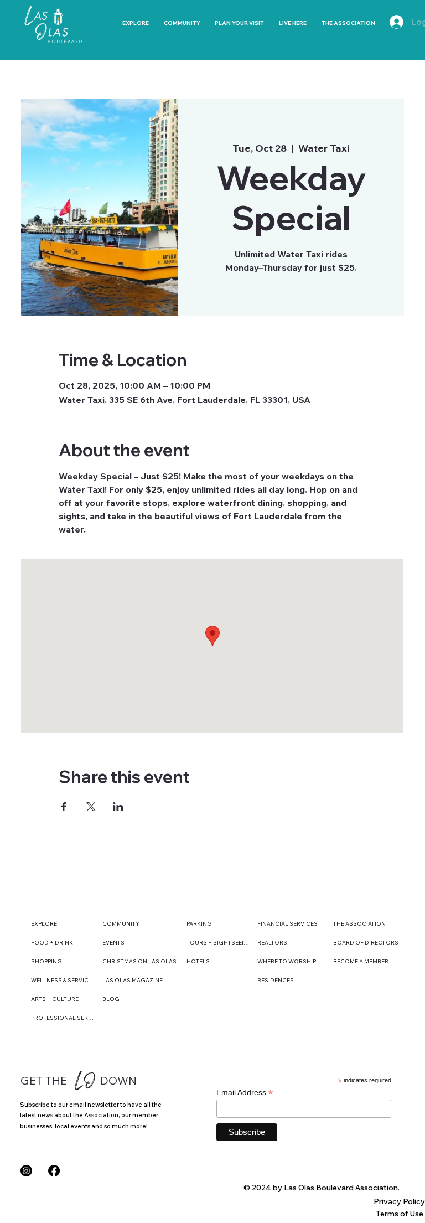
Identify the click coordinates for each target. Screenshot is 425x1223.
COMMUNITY (120, 923)
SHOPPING (46, 961)
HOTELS (198, 961)
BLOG (111, 999)
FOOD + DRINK (52, 942)
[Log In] (391, 22)
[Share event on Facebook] (64, 806)
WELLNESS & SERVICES (63, 980)
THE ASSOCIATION (359, 923)
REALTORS (272, 942)
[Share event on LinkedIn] (118, 806)
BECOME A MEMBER (360, 961)
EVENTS (113, 942)
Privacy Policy (399, 1201)
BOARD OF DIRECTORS (365, 942)
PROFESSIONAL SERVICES (63, 1017)
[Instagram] (26, 1170)
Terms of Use (399, 1214)
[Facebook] (54, 1170)
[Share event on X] (91, 806)
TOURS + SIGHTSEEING (218, 942)
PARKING (199, 923)
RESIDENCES (275, 980)
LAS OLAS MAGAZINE (132, 980)
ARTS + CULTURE (55, 999)
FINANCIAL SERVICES (287, 923)
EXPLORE (44, 923)
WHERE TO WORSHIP (286, 961)
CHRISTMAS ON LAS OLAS (139, 961)
